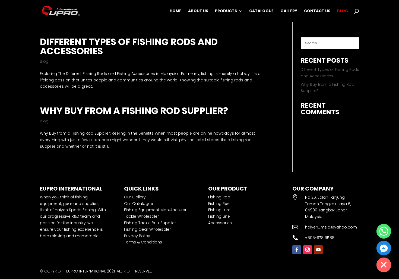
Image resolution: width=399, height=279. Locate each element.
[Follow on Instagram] (307, 249)
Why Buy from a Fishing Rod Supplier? (134, 110)
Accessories (220, 223)
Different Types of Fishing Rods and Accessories (129, 46)
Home (175, 11)
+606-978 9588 (319, 237)
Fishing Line (219, 216)
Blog (342, 11)
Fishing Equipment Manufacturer (155, 210)
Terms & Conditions (143, 242)
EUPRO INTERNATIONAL (86, 271)
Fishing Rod (219, 197)
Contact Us (317, 11)
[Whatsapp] (383, 231)
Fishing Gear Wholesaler (147, 229)
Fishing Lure (219, 210)
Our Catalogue (138, 203)
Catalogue (261, 11)
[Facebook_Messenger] (383, 248)
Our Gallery (135, 197)
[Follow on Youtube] (318, 249)
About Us (198, 11)
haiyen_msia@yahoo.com (331, 227)
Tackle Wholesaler (141, 216)
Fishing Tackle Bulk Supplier (150, 223)
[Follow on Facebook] (296, 249)
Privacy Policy (137, 236)
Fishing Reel (219, 203)
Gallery (288, 11)
